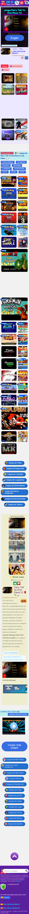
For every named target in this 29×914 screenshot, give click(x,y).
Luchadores (6, 168)
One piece (5, 165)
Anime (22, 172)
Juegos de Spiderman (15, 784)
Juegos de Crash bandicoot (11, 766)
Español (6, 897)
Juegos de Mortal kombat (15, 499)
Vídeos (6, 70)
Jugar (14, 38)
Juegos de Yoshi (15, 790)
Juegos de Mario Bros (15, 759)
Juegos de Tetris (15, 812)
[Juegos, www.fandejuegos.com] (11, 3)
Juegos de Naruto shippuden (12, 492)
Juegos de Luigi (15, 807)
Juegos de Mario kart (15, 773)
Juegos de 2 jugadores (15, 480)
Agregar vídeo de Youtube (18, 714)
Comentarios (16, 66)
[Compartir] (26, 57)
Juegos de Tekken (15, 504)
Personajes (16, 165)
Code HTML (26, 600)
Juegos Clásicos (15, 778)
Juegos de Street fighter (15, 485)
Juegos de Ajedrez (15, 824)
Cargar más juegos (14, 746)
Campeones (21, 162)
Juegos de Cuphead (15, 474)
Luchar (4, 172)
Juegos (4, 66)
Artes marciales (19, 168)
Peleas (13, 172)
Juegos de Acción (15, 795)
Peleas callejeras (7, 162)
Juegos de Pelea (15, 463)
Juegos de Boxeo (15, 818)
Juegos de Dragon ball (15, 468)
